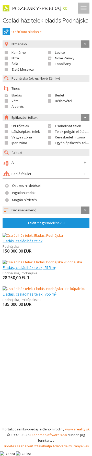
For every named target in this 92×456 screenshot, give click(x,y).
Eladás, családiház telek (22, 240)
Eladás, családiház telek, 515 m (29, 267)
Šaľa (15, 63)
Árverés (18, 106)
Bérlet (59, 95)
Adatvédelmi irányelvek (71, 446)
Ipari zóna (19, 142)
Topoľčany (63, 63)
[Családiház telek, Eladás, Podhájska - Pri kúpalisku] (44, 288)
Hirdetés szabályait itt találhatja (27, 446)
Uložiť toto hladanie (27, 31)
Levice (60, 52)
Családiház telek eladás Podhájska (46, 20)
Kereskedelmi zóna (70, 137)
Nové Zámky (64, 58)
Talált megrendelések (46, 223)
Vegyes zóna (22, 137)
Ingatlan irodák (24, 192)
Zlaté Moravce (23, 69)
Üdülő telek (20, 126)
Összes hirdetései (26, 185)
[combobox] (46, 210)
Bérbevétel (63, 101)
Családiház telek (68, 126)
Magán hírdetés (24, 200)
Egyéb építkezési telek (72, 142)
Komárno (19, 52)
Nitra (15, 58)
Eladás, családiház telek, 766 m (29, 294)
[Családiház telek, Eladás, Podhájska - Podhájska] (42, 262)
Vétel (15, 101)
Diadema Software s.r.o (48, 434)
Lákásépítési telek (26, 131)
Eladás (17, 95)
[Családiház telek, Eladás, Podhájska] (33, 235)
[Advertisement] (46, 378)
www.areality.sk (77, 429)
